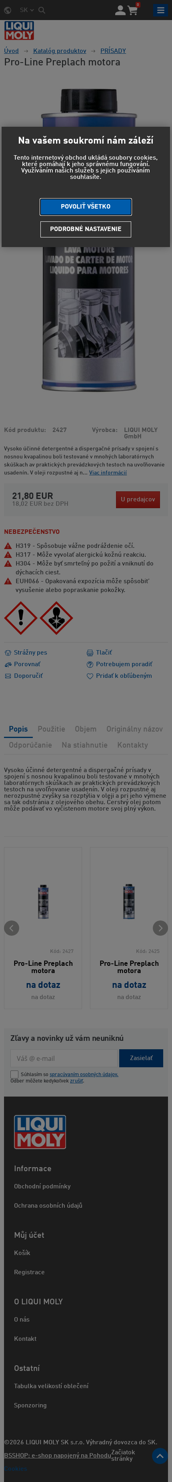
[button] (85, 207)
